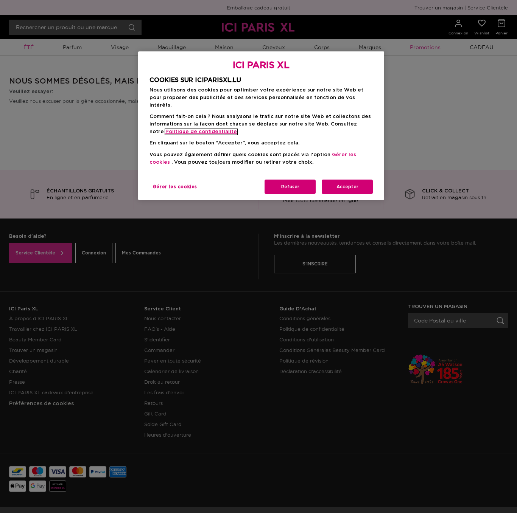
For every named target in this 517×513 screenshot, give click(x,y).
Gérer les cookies (175, 186)
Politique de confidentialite (201, 131)
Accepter (347, 186)
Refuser (290, 186)
